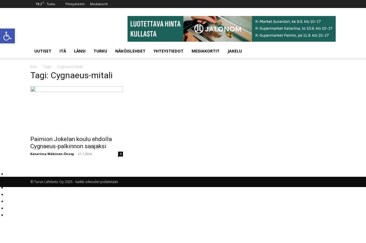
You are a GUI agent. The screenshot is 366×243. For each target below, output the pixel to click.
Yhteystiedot (75, 4)
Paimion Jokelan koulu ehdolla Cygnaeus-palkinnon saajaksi (71, 143)
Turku (100, 51)
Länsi (79, 51)
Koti (33, 66)
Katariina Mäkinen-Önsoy (52, 154)
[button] (7, 36)
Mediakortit (99, 4)
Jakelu (235, 51)
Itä (62, 51)
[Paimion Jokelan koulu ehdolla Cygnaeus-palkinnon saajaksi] (76, 109)
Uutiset (42, 51)
